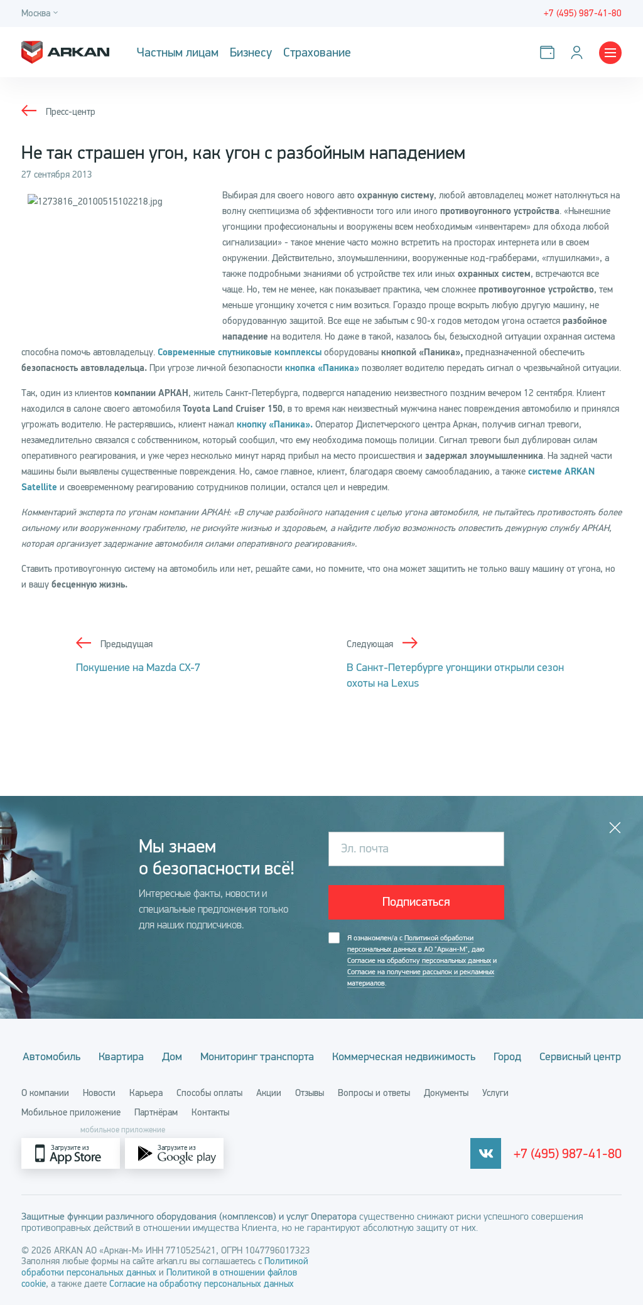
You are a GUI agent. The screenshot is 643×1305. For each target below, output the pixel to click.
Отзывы (309, 1092)
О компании (45, 1092)
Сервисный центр (580, 1056)
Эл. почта (365, 848)
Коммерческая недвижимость (403, 1056)
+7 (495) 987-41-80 (568, 1154)
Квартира (121, 1056)
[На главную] (65, 52)
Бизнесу (251, 52)
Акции (268, 1092)
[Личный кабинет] (579, 52)
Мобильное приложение (71, 1112)
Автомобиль (51, 1056)
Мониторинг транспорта (257, 1056)
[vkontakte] (485, 1153)
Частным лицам (178, 52)
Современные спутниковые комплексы (240, 352)
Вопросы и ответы (374, 1092)
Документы (446, 1092)
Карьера (146, 1092)
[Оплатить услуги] (549, 52)
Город (507, 1056)
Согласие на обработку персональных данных (419, 960)
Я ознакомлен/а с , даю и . (422, 960)
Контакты (210, 1112)
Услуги (495, 1092)
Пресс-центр (70, 111)
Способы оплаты (209, 1092)
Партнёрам (156, 1112)
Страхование (317, 52)
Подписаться (416, 902)
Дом (172, 1056)
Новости (99, 1092)
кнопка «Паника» (322, 368)
